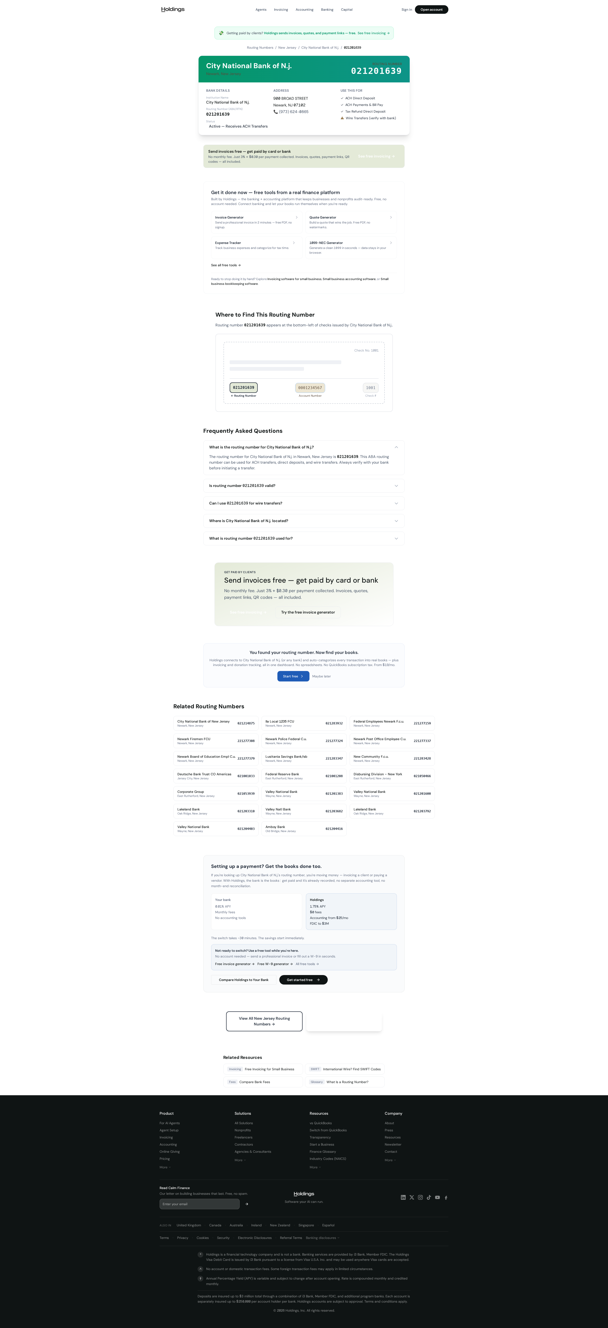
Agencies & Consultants (253, 1151)
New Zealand (280, 1225)
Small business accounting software (349, 279)
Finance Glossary (323, 1151)
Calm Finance (179, 1188)
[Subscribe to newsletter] (247, 1204)
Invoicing (281, 9)
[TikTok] (429, 1197)
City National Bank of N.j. (320, 47)
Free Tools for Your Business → (344, 1017)
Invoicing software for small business (294, 279)
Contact (391, 1151)
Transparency (320, 1137)
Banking (327, 9)
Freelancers (243, 1137)
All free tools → (307, 964)
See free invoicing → (374, 33)
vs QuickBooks (321, 1123)
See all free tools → (226, 265)
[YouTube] (437, 1197)
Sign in (407, 9)
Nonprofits (243, 1130)
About (389, 1123)
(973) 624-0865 (294, 111)
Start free (290, 676)
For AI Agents (170, 1123)
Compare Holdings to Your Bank (244, 980)
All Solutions (244, 1123)
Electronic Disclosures (255, 1238)
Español (328, 1225)
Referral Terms (291, 1238)
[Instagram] (420, 1197)
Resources (393, 1137)
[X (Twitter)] (411, 1197)
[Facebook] (446, 1197)
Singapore (306, 1225)
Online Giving (170, 1151)
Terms (164, 1238)
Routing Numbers (260, 47)
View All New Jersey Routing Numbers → (264, 1021)
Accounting (305, 9)
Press (389, 1130)
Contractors (244, 1144)
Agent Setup (169, 1130)
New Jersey (287, 47)
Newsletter (393, 1144)
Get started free (300, 980)
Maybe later (321, 676)
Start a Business (322, 1144)
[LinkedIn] (403, 1197)
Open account (432, 9)
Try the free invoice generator (308, 612)
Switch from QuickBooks (328, 1130)
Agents (261, 9)
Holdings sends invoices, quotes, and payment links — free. (310, 33)
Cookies (203, 1238)
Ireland (256, 1225)
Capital (346, 9)
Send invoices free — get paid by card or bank (301, 580)
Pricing (165, 1159)
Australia (236, 1225)
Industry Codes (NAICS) (328, 1159)
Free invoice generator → (235, 964)
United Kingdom (189, 1225)
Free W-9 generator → (275, 964)
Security (223, 1238)
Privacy (182, 1238)
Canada (215, 1225)
